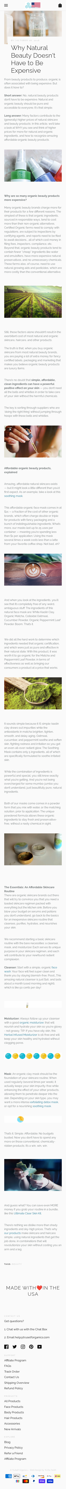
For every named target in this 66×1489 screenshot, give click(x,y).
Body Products (14, 1412)
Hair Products (13, 1418)
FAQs (7, 1366)
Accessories (12, 1423)
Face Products (13, 1406)
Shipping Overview (16, 1382)
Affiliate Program (15, 1360)
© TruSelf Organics (19, 1470)
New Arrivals (12, 1429)
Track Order (12, 1371)
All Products (12, 1401)
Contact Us (11, 1377)
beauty (17, 1264)
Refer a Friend (13, 1453)
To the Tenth (50, 1470)
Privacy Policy (13, 1447)
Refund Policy (13, 1388)
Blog (7, 1442)
